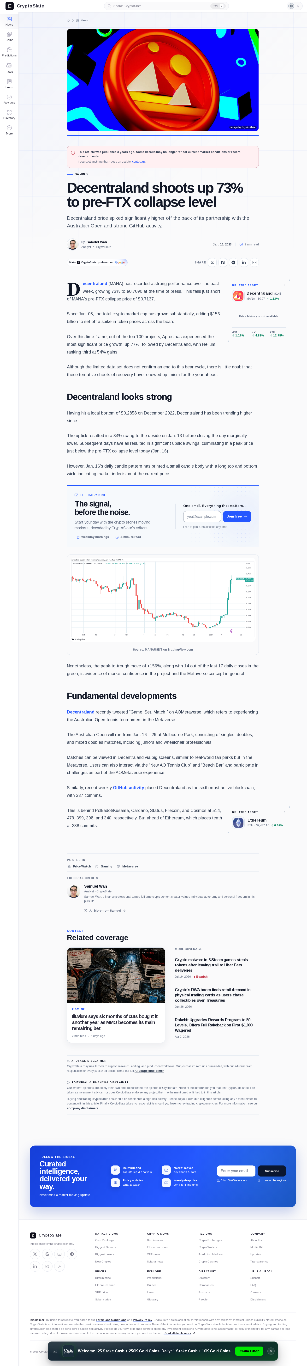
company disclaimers (82, 1108)
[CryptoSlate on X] (35, 1254)
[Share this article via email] (254, 262)
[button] (9, 130)
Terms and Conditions (111, 1319)
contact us (138, 161)
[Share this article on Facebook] (222, 262)
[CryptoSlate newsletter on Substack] (59, 1254)
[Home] (68, 21)
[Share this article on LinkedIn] (244, 262)
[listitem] (79, 866)
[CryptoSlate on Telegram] (72, 1254)
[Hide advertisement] (271, 1351)
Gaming (81, 174)
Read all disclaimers (177, 1333)
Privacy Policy (142, 1319)
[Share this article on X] (212, 262)
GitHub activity (128, 787)
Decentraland (95, 283)
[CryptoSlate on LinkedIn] (35, 1266)
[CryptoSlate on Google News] (47, 1254)
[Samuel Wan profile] (73, 891)
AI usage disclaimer (149, 1071)
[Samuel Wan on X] (85, 910)
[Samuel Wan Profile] (72, 244)
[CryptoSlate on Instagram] (47, 1266)
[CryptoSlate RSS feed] (59, 1266)
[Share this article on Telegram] (233, 262)
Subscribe (272, 1171)
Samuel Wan (97, 242)
